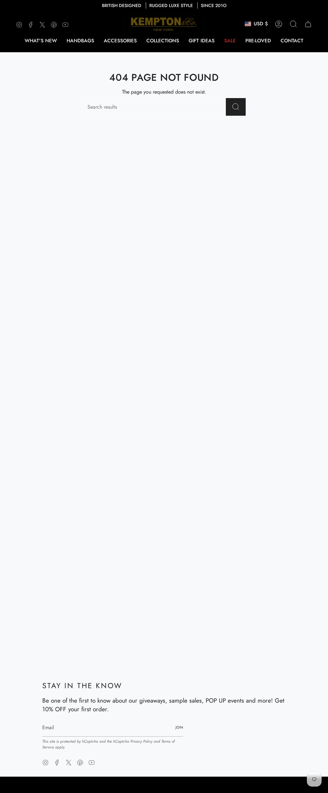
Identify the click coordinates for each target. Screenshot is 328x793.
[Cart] (308, 24)
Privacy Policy (141, 741)
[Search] (236, 107)
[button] (80, 40)
